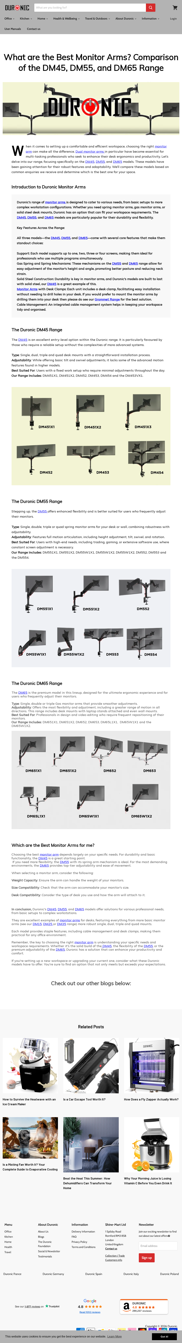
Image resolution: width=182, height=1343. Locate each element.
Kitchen (25, 18)
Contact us (33, 29)
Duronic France (22, 1274)
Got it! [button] (164, 1336)
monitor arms (55, 202)
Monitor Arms (27, 289)
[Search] (150, 8)
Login (173, 18)
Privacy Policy (79, 1241)
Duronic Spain (104, 1274)
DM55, (32, 217)
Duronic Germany (64, 1274)
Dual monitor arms (90, 151)
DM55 (100, 162)
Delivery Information (83, 1231)
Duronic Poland (169, 1274)
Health (8, 1247)
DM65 (117, 162)
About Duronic (125, 18)
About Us (43, 1231)
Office (8, 18)
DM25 (48, 924)
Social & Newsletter (49, 1251)
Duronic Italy (141, 1274)
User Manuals (12, 29)
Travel (7, 1252)
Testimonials (45, 1256)
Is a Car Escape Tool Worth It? (84, 1099)
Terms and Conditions (83, 1247)
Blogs (41, 1236)
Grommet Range (107, 299)
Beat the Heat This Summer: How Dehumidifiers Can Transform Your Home (87, 1183)
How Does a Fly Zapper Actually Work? (151, 1099)
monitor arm (49, 854)
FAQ (74, 1236)
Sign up (147, 1258)
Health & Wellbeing (65, 18)
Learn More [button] (114, 1336)
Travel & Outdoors (96, 18)
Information (149, 18)
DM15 (37, 924)
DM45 (89, 162)
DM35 (61, 924)
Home (42, 18)
